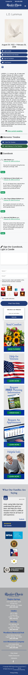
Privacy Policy (14, 673)
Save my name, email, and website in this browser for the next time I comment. (13, 280)
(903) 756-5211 (14, 618)
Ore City (13, 622)
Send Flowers (7, 62)
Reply (2, 172)
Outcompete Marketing (19, 669)
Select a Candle (6, 285)
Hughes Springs (13, 599)
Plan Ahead (14, 653)
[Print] (2, 67)
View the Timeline (10, 142)
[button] (25, 6)
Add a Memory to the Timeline (11, 54)
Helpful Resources (14, 655)
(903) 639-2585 (14, 607)
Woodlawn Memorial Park (13, 633)
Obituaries (14, 658)
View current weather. (15, 131)
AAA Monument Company (13, 642)
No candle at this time (8, 298)
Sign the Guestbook (9, 58)
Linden (14, 611)
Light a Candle (7, 51)
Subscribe (14, 317)
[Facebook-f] (13, 661)
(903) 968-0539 (14, 629)
